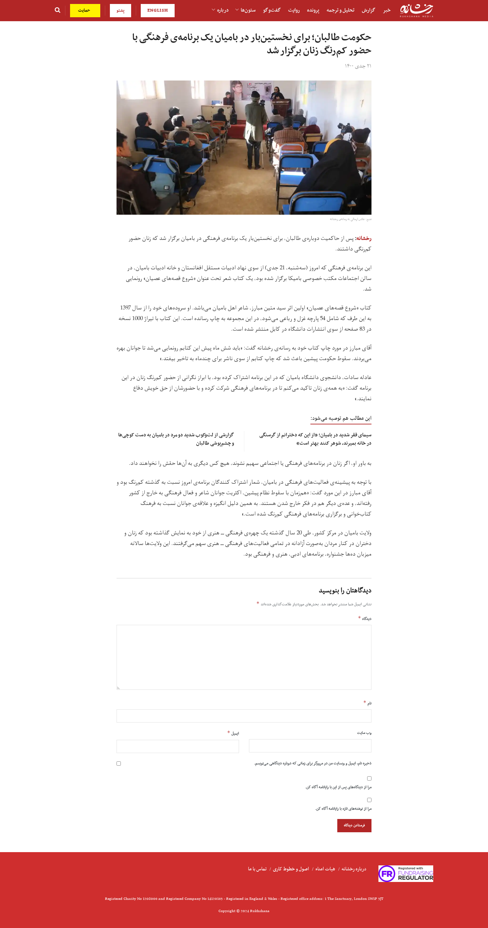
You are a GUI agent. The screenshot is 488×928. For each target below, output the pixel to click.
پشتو (120, 10)
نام (367, 703)
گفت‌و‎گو (272, 10)
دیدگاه (364, 618)
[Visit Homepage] (416, 11)
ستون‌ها (248, 10)
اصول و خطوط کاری (291, 869)
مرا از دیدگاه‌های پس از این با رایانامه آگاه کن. (338, 787)
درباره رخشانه (354, 869)
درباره (223, 10)
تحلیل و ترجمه (341, 10)
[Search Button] (57, 10)
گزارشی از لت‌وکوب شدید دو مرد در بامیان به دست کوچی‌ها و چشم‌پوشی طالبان (176, 439)
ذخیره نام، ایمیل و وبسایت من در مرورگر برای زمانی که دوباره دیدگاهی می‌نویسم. (312, 763)
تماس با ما (257, 869)
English (157, 10)
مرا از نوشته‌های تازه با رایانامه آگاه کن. (343, 808)
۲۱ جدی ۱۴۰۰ (358, 66)
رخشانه (364, 238)
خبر (387, 10)
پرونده (313, 10)
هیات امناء (325, 869)
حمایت (85, 10)
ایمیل (233, 733)
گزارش (368, 10)
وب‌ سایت (364, 733)
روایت (294, 10)
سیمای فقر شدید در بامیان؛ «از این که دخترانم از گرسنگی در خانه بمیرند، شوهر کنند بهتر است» (315, 439)
